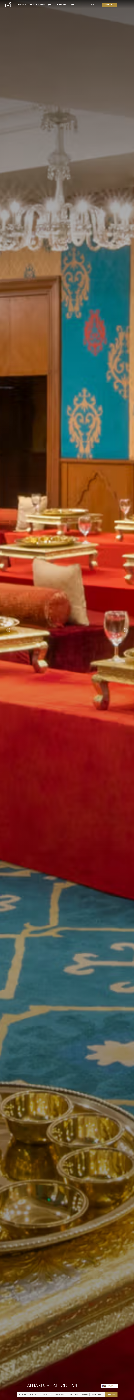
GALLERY (111, 1386)
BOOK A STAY (109, 5)
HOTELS (31, 5)
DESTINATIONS (21, 5)
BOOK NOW (111, 1394)
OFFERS (50, 5)
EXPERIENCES (40, 5)
